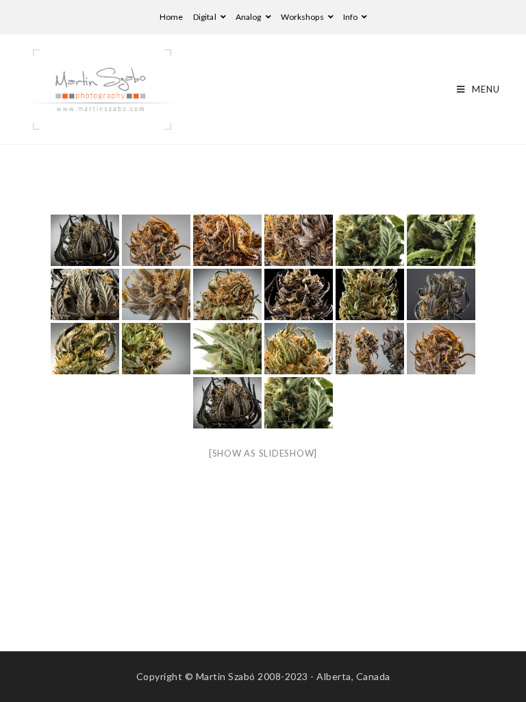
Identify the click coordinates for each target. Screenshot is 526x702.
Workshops (303, 17)
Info (351, 17)
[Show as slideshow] (263, 453)
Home (171, 17)
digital (205, 17)
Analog (249, 17)
